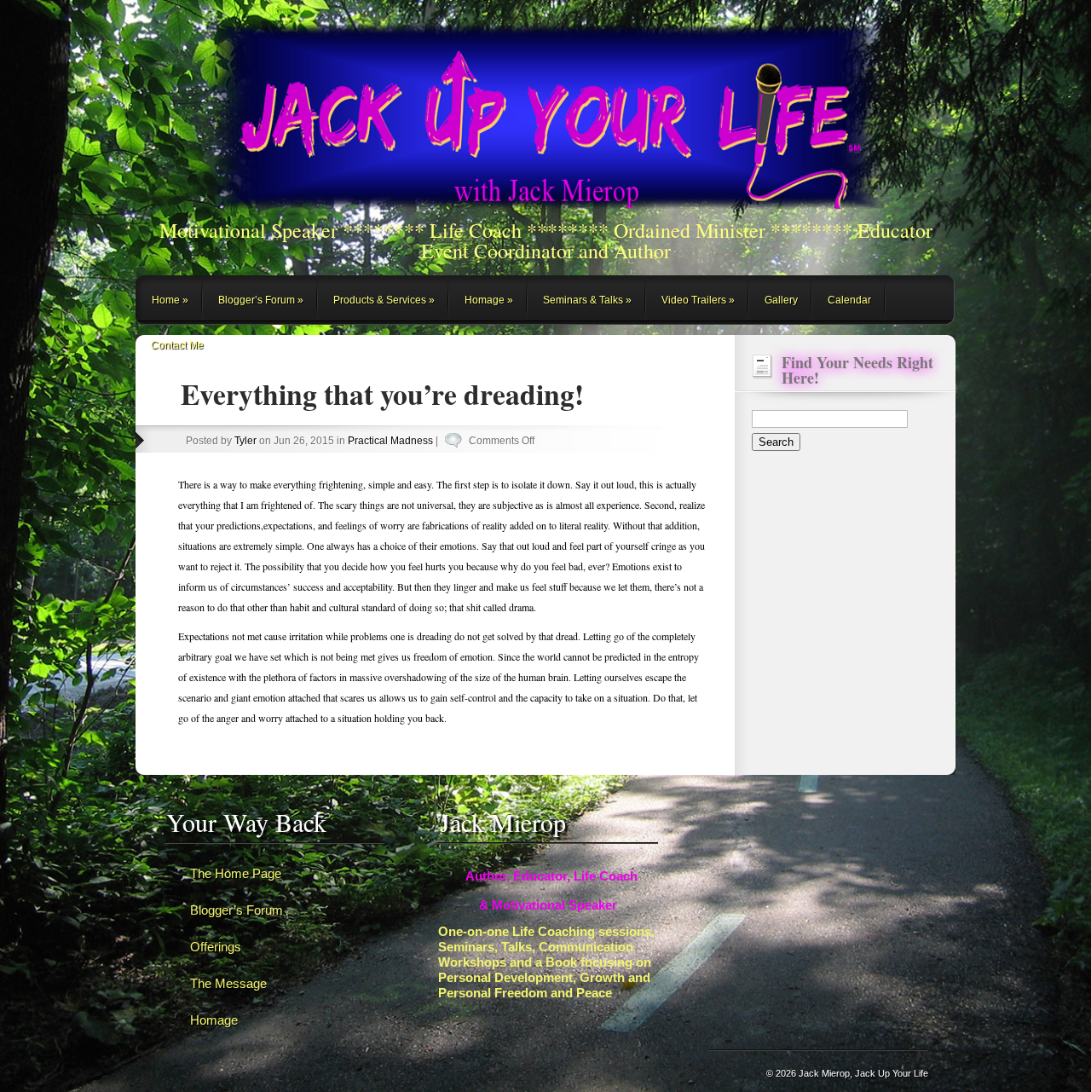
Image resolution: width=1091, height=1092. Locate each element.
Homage (485, 300)
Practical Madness (390, 441)
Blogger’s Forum (256, 300)
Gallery (781, 300)
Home (166, 300)
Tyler (245, 441)
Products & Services (379, 300)
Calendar (849, 300)
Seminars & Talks (583, 300)
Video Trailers (693, 300)
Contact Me (177, 345)
